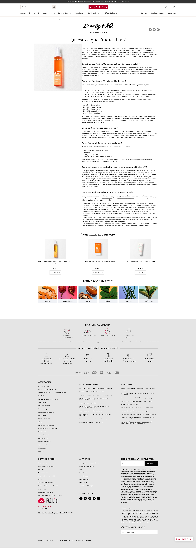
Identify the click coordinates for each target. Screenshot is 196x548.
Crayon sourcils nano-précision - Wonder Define (137, 407)
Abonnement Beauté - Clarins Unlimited (52, 392)
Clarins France (128, 532)
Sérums (40, 422)
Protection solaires (45, 441)
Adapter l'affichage (86, 486)
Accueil (40, 19)
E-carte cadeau (43, 386)
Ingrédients (148, 301)
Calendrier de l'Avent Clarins (48, 399)
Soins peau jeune (44, 418)
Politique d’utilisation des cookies (50, 495)
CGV (56, 540)
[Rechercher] (54, 7)
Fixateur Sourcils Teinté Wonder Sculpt (134, 411)
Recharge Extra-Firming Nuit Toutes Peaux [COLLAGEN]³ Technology (94, 399)
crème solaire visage (125, 198)
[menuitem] (166, 7)
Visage (48, 301)
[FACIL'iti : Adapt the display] (48, 500)
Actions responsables (86, 466)
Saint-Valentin (43, 402)
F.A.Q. (40, 479)
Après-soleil (42, 445)
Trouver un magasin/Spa (46, 482)
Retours (41, 469)
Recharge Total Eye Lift (87, 403)
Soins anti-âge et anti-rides (47, 428)
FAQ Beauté (42, 489)
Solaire (63, 19)
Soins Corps (42, 431)
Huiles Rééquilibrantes (46, 425)
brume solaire (90, 217)
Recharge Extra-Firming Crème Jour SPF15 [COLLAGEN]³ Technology (94, 407)
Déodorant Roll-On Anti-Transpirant (91, 392)
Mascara (41, 451)
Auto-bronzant (43, 438)
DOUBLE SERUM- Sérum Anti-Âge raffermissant (95, 388)
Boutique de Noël (44, 405)
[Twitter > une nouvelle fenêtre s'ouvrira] (98, 499)
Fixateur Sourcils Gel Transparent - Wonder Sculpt (138, 414)
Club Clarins (83, 476)
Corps (87, 301)
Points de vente (84, 479)
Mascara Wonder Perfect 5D (130, 404)
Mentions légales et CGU (68, 540)
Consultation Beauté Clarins (48, 486)
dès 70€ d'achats (47, 360)
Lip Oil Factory (43, 396)
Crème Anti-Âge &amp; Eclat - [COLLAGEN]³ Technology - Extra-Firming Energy (136, 422)
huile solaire (89, 209)
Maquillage (68, 301)
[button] (184, 539)
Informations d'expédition (47, 476)
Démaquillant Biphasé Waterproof (91, 422)
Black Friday (42, 409)
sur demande (67, 360)
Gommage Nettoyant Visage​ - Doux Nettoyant (95, 395)
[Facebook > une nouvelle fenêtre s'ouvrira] (80, 499)
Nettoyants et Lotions (46, 412)
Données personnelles (45, 540)
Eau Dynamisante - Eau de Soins (90, 411)
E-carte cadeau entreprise (47, 389)
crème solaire (107, 198)
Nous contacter (43, 472)
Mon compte (42, 463)
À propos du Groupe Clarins (89, 463)
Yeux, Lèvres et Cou (45, 435)
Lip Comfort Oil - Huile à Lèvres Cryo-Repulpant (138, 398)
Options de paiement (45, 492)
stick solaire (90, 203)
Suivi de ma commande (46, 466)
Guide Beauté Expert (52, 19)
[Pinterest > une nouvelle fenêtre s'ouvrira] (94, 499)
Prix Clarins (83, 482)
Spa (80, 469)
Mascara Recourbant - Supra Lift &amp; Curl (94, 419)
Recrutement (83, 472)
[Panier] (174, 7)
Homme (128, 301)
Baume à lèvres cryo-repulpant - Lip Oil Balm (136, 401)
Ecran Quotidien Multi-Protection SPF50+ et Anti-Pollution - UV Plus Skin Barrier (138, 418)
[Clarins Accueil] (98, 6)
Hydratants (42, 415)
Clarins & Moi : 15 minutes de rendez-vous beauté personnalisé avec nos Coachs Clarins (55, 513)
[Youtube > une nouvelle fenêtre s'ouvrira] (85, 499)
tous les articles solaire (98, 32)
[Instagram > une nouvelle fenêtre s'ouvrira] (89, 499)
